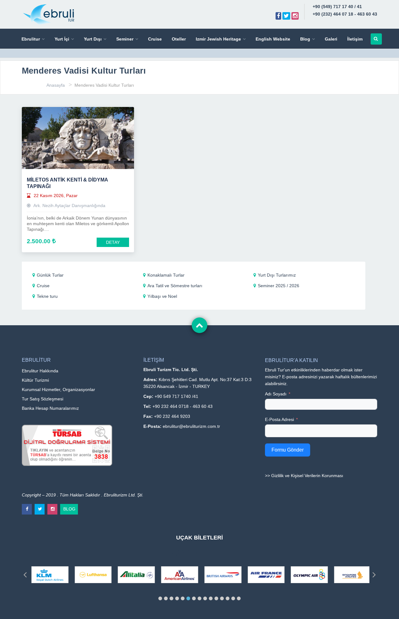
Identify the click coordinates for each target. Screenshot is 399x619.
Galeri (331, 38)
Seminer (124, 38)
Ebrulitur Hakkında (40, 370)
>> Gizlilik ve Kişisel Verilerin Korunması (304, 475)
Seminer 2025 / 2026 (278, 285)
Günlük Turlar (50, 275)
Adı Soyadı (275, 393)
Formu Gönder (288, 449)
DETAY (113, 242)
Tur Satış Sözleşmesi (42, 398)
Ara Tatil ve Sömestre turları (174, 285)
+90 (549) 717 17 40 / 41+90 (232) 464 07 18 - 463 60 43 (345, 10)
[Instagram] (295, 16)
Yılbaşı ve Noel (162, 296)
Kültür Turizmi (35, 380)
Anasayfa (55, 85)
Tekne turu (47, 296)
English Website (273, 38)
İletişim (355, 38)
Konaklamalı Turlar (166, 275)
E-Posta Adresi (279, 419)
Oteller (179, 38)
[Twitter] (286, 16)
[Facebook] (278, 16)
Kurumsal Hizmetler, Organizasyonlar (58, 389)
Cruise (155, 38)
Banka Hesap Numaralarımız (50, 408)
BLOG (69, 507)
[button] (160, 598)
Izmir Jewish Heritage (218, 38)
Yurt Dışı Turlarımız (277, 275)
